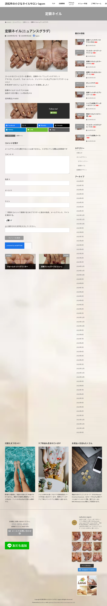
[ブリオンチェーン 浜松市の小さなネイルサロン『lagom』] (97, 536)
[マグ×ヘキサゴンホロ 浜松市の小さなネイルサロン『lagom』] (77, 536)
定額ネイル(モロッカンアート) (93, 73)
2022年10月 (80, 377)
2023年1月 (80, 364)
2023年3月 (80, 356)
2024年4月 (80, 300)
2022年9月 (80, 381)
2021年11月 (80, 424)
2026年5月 (80, 194)
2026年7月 (80, 185)
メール (8, 190)
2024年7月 (80, 288)
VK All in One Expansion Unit (67, 602)
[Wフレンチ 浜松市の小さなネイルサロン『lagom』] (87, 536)
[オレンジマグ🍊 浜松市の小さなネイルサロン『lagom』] (77, 557)
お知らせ (79, 153)
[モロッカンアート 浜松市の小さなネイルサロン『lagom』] (87, 557)
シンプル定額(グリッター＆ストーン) (93, 104)
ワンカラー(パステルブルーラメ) (93, 126)
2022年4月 (80, 403)
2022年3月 (80, 407)
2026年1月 (80, 211)
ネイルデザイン (81, 157)
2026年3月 (80, 202)
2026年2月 (80, 207)
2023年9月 (80, 330)
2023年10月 (80, 326)
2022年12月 (80, 368)
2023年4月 (80, 351)
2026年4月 (80, 198)
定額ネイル (19, 135)
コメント (9, 154)
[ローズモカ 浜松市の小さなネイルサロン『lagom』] (87, 547)
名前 (7, 179)
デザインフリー (83, 161)
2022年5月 (80, 398)
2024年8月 (80, 283)
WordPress (42, 602)
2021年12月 (80, 420)
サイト (7, 201)
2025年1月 (80, 262)
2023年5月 (80, 347)
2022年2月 (80, 411)
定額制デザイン (81, 170)
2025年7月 (80, 236)
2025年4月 (80, 249)
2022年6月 (80, 394)
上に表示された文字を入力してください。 (21, 226)
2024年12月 (80, 266)
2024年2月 (80, 309)
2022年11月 (80, 373)
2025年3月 (80, 253)
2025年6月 (80, 241)
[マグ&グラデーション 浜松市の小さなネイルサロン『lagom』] (97, 557)
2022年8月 (80, 386)
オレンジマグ (92, 83)
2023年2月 (80, 360)
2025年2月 (80, 258)
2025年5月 (80, 245)
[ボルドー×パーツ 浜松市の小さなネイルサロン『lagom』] (97, 547)
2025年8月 (80, 232)
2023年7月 (80, 339)
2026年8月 (80, 181)
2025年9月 (80, 228)
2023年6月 (80, 343)
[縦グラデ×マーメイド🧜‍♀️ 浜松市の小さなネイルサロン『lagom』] (77, 547)
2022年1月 (80, 415)
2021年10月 (80, 428)
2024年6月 (80, 292)
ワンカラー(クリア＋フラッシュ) (93, 52)
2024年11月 (80, 271)
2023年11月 (80, 322)
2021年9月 (80, 432)
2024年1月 (80, 313)
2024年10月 (80, 275)
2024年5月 (80, 296)
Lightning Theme (53, 602)
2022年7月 (80, 390)
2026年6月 (80, 190)
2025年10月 (80, 224)
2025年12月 (80, 215)
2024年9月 (80, 279)
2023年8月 (80, 334)
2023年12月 (80, 317)
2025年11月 (80, 219)
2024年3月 (80, 305)
